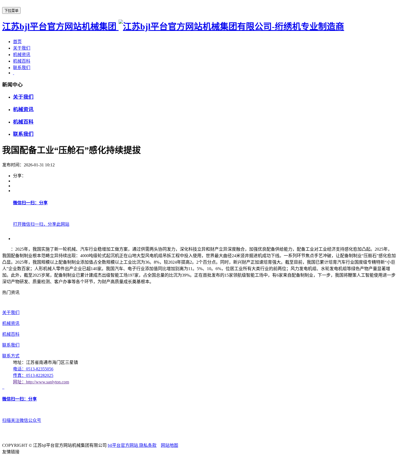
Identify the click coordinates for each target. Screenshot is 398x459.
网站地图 (169, 445)
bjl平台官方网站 (123, 445)
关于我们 (21, 48)
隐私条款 (147, 445)
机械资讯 (21, 54)
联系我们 (21, 67)
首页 (17, 41)
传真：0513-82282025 (33, 375)
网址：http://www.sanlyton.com (41, 382)
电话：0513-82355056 (33, 369)
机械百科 (21, 61)
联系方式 (10, 356)
